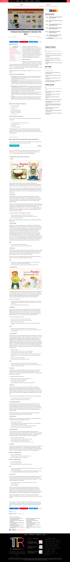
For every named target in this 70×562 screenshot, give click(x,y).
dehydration (11, 67)
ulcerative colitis (25, 87)
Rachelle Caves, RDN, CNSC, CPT (35, 36)
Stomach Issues (13, 511)
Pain (45, 549)
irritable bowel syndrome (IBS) (27, 208)
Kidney (48, 546)
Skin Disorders (53, 551)
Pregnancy (48, 549)
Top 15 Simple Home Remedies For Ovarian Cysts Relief (53, 78)
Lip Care (51, 546)
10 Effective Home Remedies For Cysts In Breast (54, 99)
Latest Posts (36, 538)
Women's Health (47, 554)
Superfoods (27, 1)
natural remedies (16, 151)
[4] (11, 84)
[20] (18, 344)
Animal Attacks (50, 538)
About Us (26, 534)
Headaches (46, 544)
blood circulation (14, 237)
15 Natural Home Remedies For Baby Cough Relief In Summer (53, 73)
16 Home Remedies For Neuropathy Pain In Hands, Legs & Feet (55, 17)
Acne (46, 538)
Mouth (46, 548)
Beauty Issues (53, 539)
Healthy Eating (51, 544)
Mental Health (56, 546)
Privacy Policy (32, 534)
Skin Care (17, 1)
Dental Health (53, 541)
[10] (25, 197)
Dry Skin (46, 543)
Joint (45, 546)
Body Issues (58, 539)
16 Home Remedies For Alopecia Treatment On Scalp (21, 6)
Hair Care (53, 543)
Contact (44, 534)
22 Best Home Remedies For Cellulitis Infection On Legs (54, 63)
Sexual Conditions (47, 551)
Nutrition (58, 548)
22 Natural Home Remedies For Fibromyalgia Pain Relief (53, 60)
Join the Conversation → (21, 530)
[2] (25, 78)
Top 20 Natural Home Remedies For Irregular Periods (53, 76)
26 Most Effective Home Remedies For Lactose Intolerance (53, 56)
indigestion (17, 208)
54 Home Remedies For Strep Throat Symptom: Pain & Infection (53, 51)
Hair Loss (57, 543)
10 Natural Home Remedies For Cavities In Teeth (54, 53)
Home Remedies (12, 1)
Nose (55, 548)
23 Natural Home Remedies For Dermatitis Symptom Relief (53, 94)
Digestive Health (58, 541)
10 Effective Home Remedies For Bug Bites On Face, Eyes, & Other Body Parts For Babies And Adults (53, 105)
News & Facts (37, 1)
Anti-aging (54, 538)
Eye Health (49, 543)
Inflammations (56, 544)
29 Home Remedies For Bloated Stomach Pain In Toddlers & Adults (33, 523)
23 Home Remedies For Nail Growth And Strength (52, 97)
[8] (40, 184)
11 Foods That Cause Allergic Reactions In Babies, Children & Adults (33, 519)
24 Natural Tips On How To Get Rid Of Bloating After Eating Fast (16, 519)
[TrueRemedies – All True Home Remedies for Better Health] (4, 1)
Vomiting (12, 108)
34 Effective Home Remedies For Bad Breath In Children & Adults (48, 6)
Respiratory (53, 549)
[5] (34, 90)
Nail (48, 548)
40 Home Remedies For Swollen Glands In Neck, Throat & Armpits (55, 28)
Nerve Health (52, 548)
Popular (30, 538)
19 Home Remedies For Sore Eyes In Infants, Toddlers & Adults (53, 102)
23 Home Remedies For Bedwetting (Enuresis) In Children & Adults (54, 111)
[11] (22, 234)
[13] (38, 296)
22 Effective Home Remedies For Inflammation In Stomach (53, 89)
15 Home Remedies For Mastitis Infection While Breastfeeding (54, 113)
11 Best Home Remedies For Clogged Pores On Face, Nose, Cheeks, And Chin (53, 81)
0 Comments (13, 530)
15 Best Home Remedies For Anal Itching (52, 58)
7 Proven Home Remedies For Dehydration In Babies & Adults (53, 92)
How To (22, 1)
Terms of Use (38, 534)
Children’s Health (47, 541)
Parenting (32, 1)
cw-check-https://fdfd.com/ (49, 70)
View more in (50, 38)
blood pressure (36, 70)
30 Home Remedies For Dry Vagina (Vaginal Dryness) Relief (54, 32)
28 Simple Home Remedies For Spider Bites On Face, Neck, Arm (55, 35)
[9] (41, 184)
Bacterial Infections (48, 539)
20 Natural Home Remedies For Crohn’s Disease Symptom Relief (16, 525)
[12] (40, 252)
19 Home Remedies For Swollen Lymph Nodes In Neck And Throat (55, 25)
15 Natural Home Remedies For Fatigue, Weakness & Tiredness (52, 108)
